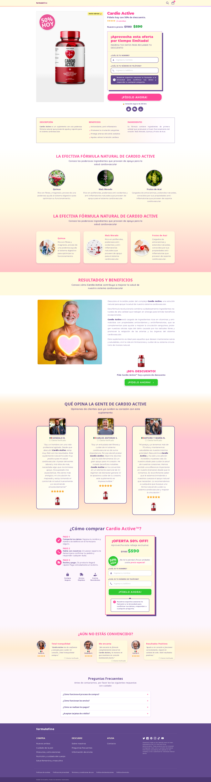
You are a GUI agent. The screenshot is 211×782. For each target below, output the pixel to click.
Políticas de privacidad (61, 772)
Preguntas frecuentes (82, 748)
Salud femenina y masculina (49, 761)
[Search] (167, 3)
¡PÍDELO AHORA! (134, 97)
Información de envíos (82, 752)
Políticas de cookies (43, 772)
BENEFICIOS (95, 122)
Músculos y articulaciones (48, 752)
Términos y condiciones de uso (83, 772)
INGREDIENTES (135, 122)
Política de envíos (122, 772)
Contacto (111, 744)
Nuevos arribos (43, 744)
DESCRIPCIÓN (46, 122)
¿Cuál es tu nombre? (120, 55)
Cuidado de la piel (44, 748)
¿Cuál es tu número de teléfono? (126, 66)
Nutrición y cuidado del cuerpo (50, 756)
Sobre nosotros (79, 744)
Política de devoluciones (105, 772)
